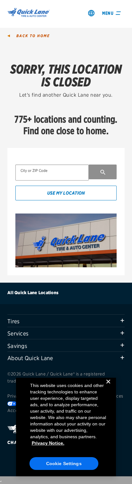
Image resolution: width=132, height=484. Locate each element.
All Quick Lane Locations (32, 292)
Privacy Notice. (48, 443)
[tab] (66, 321)
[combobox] (52, 173)
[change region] (91, 13)
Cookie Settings (64, 463)
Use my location (66, 193)
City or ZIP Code (34, 170)
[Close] (108, 387)
